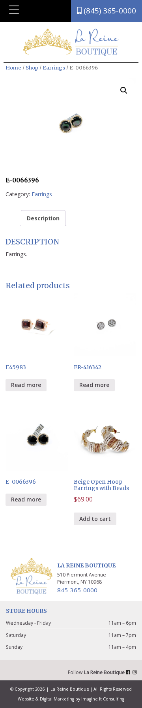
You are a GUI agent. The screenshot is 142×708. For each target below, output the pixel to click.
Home (13, 67)
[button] (124, 90)
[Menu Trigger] (14, 10)
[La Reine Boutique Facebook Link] (129, 672)
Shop (32, 67)
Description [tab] (43, 218)
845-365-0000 (77, 590)
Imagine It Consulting (102, 699)
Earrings (54, 67)
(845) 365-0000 (109, 11)
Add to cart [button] (95, 518)
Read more (26, 385)
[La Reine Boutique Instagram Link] (136, 672)
